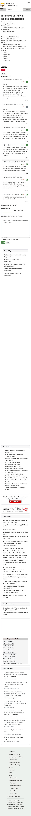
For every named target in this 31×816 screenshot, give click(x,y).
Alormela (10, 3)
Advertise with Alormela (15, 780)
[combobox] (14, 9)
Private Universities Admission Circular (16, 478)
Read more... (13, 676)
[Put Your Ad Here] (15, 509)
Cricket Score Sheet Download (14, 474)
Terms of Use (14, 239)
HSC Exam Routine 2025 (12, 464)
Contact (12, 791)
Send (3, 242)
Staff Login (13, 793)
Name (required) (18, 210)
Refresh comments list (9, 205)
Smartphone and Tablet (15, 757)
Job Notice (12, 752)
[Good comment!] (22, 81)
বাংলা (29, 2)
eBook (10, 775)
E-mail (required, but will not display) (11, 216)
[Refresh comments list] (9, 76)
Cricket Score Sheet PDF (12, 486)
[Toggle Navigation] (2, 9)
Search (28, 9)
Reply (26, 100)
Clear (7, 242)
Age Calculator (13, 759)
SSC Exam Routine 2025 (12, 462)
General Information (14, 754)
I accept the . (10, 239)
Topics (11, 767)
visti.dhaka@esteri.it (8, 44)
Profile (10, 772)
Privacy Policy (14, 788)
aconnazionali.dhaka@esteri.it (14, 41)
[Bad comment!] (23, 81)
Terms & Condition (15, 785)
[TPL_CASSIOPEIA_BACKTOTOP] (28, 813)
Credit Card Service (14, 762)
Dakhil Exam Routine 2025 (13, 466)
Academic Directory (14, 765)
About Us (12, 783)
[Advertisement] (15, 346)
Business (11, 770)
